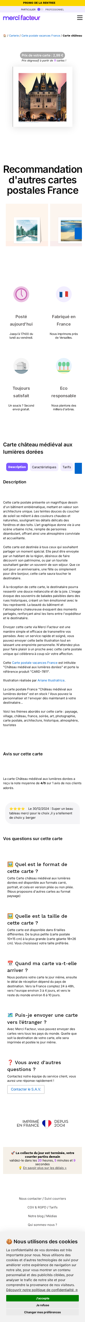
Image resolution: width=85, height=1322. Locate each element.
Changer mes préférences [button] (42, 1312)
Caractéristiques (44, 467)
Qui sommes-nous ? (42, 1225)
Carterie (14, 35)
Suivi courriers (55, 1199)
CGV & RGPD (36, 1207)
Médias (51, 1216)
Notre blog (36, 1216)
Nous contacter (30, 1199)
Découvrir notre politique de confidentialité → (42, 1290)
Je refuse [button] (42, 1305)
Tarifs (67, 467)
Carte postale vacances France (40, 35)
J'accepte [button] (42, 1298)
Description (17, 467)
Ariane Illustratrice (51, 680)
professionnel (54, 9)
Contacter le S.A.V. (26, 1089)
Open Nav (80, 17)
